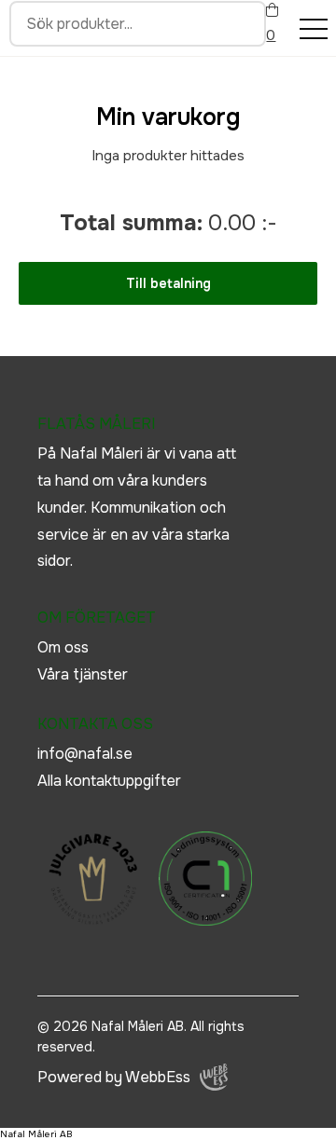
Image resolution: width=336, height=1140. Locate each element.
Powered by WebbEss (113, 1077)
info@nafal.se (85, 753)
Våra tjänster (82, 674)
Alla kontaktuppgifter (109, 780)
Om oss (63, 647)
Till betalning (168, 283)
